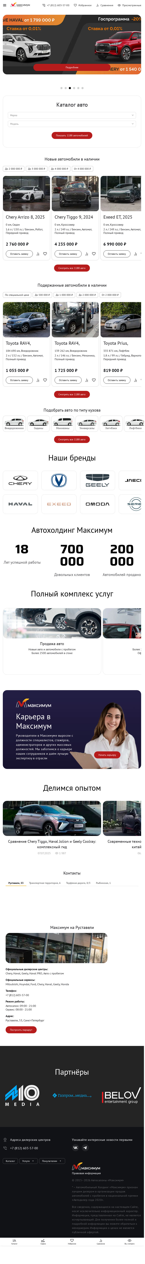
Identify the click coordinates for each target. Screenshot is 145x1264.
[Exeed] (59, 504)
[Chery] (20, 480)
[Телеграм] (85, 1147)
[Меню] (4, 5)
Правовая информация (86, 1173)
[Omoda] (97, 504)
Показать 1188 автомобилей (72, 135)
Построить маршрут (21, 1029)
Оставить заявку (19, 253)
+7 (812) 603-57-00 (17, 995)
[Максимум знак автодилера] (20, 5)
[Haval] (20, 504)
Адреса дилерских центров (30, 1140)
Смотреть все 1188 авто (71, 268)
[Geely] (97, 480)
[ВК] (75, 1147)
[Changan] (59, 480)
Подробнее (72, 67)
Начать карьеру (107, 754)
